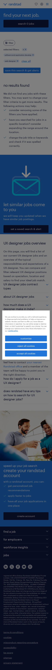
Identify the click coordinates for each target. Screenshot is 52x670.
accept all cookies (26, 353)
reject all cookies (26, 346)
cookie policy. (13, 331)
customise (26, 338)
